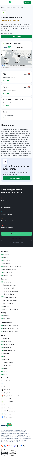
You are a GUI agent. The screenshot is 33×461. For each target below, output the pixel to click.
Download (20, 47)
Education (6, 260)
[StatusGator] (16, 425)
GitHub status (8, 390)
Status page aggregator (10, 291)
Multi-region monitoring (10, 309)
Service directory (10, 7)
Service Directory (9, 344)
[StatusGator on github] (18, 446)
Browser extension (9, 350)
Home (3, 7)
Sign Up (27, 2)
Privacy (5, 368)
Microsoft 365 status (10, 402)
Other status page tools (10, 325)
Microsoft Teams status (11, 399)
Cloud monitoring (8, 294)
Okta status (7, 405)
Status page (7, 282)
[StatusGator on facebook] (21, 446)
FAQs (5, 374)
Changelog (6, 359)
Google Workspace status (12, 396)
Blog (4, 356)
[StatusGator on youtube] (8, 446)
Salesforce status (9, 411)
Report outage (16, 36)
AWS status (7, 381)
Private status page (9, 285)
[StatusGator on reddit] (2, 446)
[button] (3, 52)
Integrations (7, 347)
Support (6, 353)
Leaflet (4, 65)
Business (6, 316)
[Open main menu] (3, 2)
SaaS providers (8, 275)
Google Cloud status (10, 393)
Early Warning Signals (10, 300)
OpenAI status (8, 408)
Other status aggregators (11, 331)
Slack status (8, 414)
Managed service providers (12, 266)
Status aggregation (9, 288)
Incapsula (19, 7)
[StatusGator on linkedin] (5, 446)
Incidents (6, 306)
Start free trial (16, 239)
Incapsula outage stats (16, 178)
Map (24, 7)
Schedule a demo (16, 234)
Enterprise (6, 263)
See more (6, 80)
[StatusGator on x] (24, 446)
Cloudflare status (9, 387)
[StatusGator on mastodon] (15, 446)
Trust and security (9, 362)
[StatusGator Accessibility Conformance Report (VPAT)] (12, 452)
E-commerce (7, 272)
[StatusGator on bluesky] (11, 446)
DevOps (5, 257)
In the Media (7, 341)
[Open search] (22, 2)
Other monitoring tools (10, 328)
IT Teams (6, 254)
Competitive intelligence (10, 269)
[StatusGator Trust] (4, 452)
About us (6, 338)
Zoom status (8, 417)
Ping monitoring (8, 303)
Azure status (8, 384)
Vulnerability (7, 365)
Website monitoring (9, 297)
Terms (5, 371)
